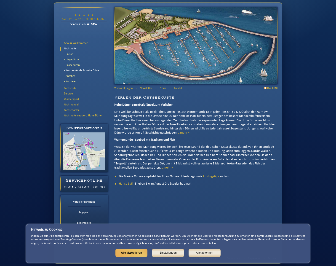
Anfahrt (178, 88)
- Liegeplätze (71, 59)
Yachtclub (70, 88)
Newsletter (146, 88)
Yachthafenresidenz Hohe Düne (82, 115)
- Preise (68, 54)
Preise (163, 88)
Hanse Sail (126, 183)
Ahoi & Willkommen (76, 43)
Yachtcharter (71, 110)
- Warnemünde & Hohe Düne (81, 70)
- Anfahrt (69, 76)
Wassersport (71, 99)
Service (68, 93)
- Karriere (69, 81)
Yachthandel (71, 104)
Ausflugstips (211, 176)
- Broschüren (72, 65)
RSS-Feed (272, 87)
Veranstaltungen (123, 88)
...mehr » (183, 132)
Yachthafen (70, 48)
